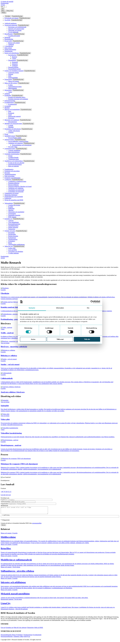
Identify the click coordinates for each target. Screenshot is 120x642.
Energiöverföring (13, 67)
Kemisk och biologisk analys (16, 97)
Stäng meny (9, 10)
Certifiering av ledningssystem (17, 181)
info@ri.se (27, 636)
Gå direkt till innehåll (7, 1)
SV (2, 5)
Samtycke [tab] (32, 308)
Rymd (6, 134)
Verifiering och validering (15, 188)
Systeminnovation (9, 148)
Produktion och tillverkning (12, 129)
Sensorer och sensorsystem (16, 29)
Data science (8, 48)
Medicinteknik (12, 88)
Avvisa (33, 339)
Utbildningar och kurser (11, 193)
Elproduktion (12, 60)
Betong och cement (14, 43)
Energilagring (12, 55)
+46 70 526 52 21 (6, 491)
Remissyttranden (13, 236)
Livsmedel (7, 106)
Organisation (12, 213)
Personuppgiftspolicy (7, 636)
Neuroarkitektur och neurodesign (22, 145)
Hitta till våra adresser (20, 627)
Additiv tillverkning (14, 131)
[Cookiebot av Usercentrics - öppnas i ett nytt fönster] (92, 301)
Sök (2, 6)
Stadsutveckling (9, 139)
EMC (10, 76)
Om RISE (7, 20)
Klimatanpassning (9, 100)
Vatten (10, 92)
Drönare (10, 74)
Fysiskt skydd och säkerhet (16, 163)
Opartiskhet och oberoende (16, 190)
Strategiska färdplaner (10, 195)
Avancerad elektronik (10, 25)
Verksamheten (8, 203)
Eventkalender (37, 635)
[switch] (49, 331)
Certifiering (7, 179)
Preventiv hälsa (12, 147)
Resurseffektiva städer (14, 138)
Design (10, 156)
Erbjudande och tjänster (11, 18)
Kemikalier (7, 95)
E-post (3, 500)
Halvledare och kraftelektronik (17, 27)
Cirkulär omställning (14, 150)
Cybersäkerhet (8, 46)
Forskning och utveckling (12, 171)
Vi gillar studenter (13, 253)
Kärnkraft (15, 62)
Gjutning (11, 132)
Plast (9, 111)
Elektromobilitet (13, 77)
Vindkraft (15, 65)
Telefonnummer (5, 502)
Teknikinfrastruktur (10, 174)
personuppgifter (36, 523)
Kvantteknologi (9, 102)
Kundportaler (5, 3)
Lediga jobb (11, 248)
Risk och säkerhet (13, 166)
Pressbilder (11, 232)
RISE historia (12, 217)
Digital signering (13, 227)
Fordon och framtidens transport (13, 70)
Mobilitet (11, 127)
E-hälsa (10, 85)
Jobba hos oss (8, 246)
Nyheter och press (9, 231)
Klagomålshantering (14, 224)
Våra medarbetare (13, 222)
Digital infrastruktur (10, 49)
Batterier (14, 57)
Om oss (3, 627)
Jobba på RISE (38, 627)
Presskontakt (12, 234)
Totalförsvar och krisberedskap (13, 161)
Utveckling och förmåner (15, 251)
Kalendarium (12, 238)
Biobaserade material (14, 116)
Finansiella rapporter (14, 215)
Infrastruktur (8, 90)
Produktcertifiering (13, 183)
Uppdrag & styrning (14, 205)
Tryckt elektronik (13, 32)
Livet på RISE (12, 250)
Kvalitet (10, 207)
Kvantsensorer (12, 104)
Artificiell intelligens (10, 23)
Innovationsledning (14, 152)
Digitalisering (8, 51)
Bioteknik (7, 37)
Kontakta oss (8, 218)
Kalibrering (7, 198)
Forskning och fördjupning (12, 178)
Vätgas (14, 58)
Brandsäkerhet (8, 39)
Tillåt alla (87, 339)
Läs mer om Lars (6, 495)
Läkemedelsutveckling (15, 86)
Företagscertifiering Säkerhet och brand (20, 186)
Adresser (11, 220)
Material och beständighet (12, 109)
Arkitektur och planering (15, 143)
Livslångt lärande (13, 157)
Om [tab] (88, 308)
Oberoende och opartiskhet (16, 212)
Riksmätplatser (12, 122)
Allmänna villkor (19, 636)
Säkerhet (10, 210)
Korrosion (11, 118)
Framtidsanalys (8, 169)
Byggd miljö (8, 41)
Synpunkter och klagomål (15, 191)
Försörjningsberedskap (15, 164)
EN (4, 5)
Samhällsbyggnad (9, 136)
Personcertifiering (13, 185)
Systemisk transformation (11, 154)
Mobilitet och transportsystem (13, 123)
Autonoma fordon (13, 72)
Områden (7, 16)
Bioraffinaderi (8, 34)
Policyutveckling (9, 176)
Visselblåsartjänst (13, 225)
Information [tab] (60, 308)
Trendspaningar (12, 239)
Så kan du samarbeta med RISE (13, 200)
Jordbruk (7, 93)
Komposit (11, 113)
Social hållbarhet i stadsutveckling (18, 141)
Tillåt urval (60, 339)
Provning (7, 172)
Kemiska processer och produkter (18, 99)
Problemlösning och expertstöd (13, 196)
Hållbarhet (11, 208)
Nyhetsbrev (11, 241)
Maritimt (7, 107)
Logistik (10, 125)
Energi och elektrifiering (11, 53)
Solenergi (15, 64)
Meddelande (4, 505)
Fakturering (11, 229)
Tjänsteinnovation (13, 159)
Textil (10, 115)
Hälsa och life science (10, 83)
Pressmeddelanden (6, 635)
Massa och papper (13, 81)
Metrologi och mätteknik (11, 120)
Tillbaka (4, 12)
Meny (3, 10)
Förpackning (8, 79)
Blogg (10, 243)
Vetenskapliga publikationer (16, 244)
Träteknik (11, 44)
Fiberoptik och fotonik (14, 30)
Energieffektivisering (14, 69)
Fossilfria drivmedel (14, 36)
